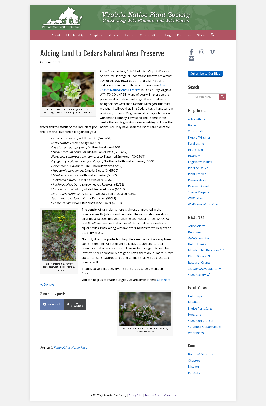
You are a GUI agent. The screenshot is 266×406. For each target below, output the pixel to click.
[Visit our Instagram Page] (202, 52)
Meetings (194, 302)
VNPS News (196, 198)
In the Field (195, 150)
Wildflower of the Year (203, 204)
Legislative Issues (200, 162)
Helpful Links (197, 244)
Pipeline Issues (198, 168)
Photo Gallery (197, 256)
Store (201, 35)
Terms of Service (153, 395)
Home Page (79, 347)
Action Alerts (196, 119)
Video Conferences (201, 321)
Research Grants (199, 186)
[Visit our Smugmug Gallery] (191, 58)
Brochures (195, 232)
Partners (194, 373)
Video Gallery (197, 275)
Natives (113, 35)
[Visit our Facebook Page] (191, 52)
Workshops (196, 333)
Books (192, 125)
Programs (195, 315)
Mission (193, 366)
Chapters (96, 35)
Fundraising (62, 347)
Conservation (149, 35)
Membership (75, 35)
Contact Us (170, 395)
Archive (198, 238)
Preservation (197, 180)
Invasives (194, 156)
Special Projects (198, 192)
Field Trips (195, 296)
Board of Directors (200, 354)
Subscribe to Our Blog (205, 74)
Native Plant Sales (200, 309)
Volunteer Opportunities (204, 327)
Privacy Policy (136, 395)
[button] (212, 35)
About (56, 35)
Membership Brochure (206, 250)
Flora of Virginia (199, 138)
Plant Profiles (197, 174)
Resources (184, 35)
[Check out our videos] (212, 52)
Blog (167, 35)
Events (129, 35)
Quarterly (204, 269)
